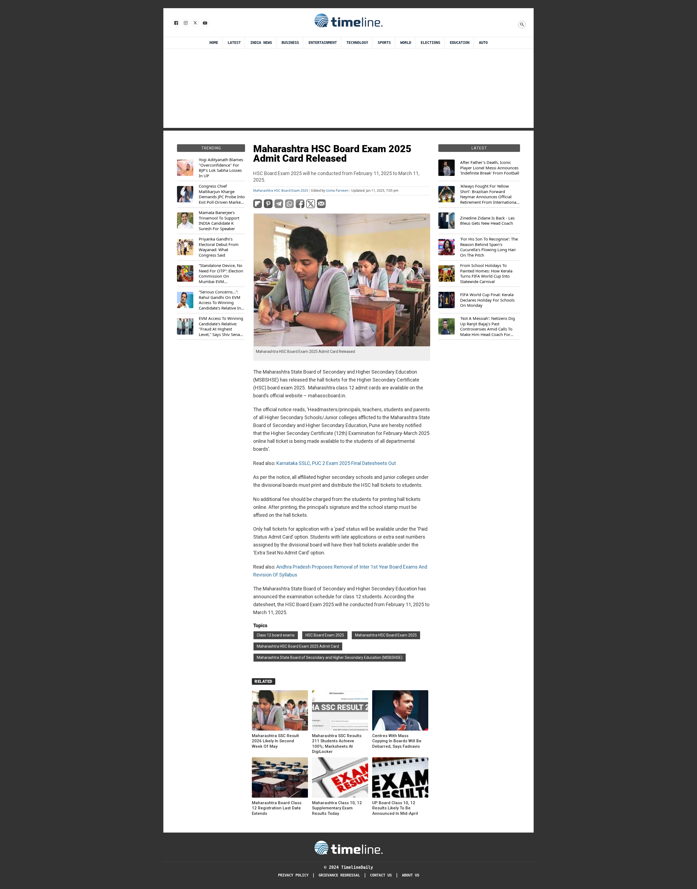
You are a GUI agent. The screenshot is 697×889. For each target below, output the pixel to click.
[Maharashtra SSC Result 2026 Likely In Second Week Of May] (280, 711)
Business (290, 43)
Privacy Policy (293, 875)
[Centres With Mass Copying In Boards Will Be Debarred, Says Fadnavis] (400, 711)
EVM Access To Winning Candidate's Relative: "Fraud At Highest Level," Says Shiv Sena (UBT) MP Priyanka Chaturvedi (221, 326)
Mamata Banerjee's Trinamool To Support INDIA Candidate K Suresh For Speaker (219, 220)
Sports (384, 43)
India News (261, 43)
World (405, 43)
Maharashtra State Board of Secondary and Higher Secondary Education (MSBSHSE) (329, 657)
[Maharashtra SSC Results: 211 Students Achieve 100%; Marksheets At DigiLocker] (340, 711)
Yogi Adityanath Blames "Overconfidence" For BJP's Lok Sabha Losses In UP (221, 167)
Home (213, 43)
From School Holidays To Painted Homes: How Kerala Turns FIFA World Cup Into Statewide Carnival (486, 273)
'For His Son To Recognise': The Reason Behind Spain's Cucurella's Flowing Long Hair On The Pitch (489, 247)
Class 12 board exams (276, 635)
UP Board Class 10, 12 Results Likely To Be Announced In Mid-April (395, 808)
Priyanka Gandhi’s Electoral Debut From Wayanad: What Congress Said (219, 247)
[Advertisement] (348, 90)
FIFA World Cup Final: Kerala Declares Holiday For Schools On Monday (487, 300)
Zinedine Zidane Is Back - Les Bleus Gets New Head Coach (487, 220)
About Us (410, 875)
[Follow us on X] (195, 23)
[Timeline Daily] (348, 20)
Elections (430, 43)
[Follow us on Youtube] (204, 23)
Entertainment (322, 43)
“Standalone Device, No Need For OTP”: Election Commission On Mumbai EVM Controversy (221, 273)
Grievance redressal (339, 875)
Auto (483, 43)
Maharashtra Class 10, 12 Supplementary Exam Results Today (337, 808)
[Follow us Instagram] (185, 23)
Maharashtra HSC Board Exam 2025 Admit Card (298, 646)
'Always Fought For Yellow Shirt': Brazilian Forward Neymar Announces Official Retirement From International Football (488, 194)
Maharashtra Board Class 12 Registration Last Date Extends (276, 808)
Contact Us (381, 875)
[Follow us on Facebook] (176, 23)
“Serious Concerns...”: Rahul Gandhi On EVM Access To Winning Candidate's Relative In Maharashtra (220, 300)
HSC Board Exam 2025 (324, 635)
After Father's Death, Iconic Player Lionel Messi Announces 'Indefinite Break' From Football (489, 168)
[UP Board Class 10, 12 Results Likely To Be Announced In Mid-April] (400, 778)
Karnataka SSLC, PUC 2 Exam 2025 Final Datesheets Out (336, 463)
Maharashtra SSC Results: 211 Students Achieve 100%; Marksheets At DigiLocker (337, 743)
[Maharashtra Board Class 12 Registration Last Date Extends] (280, 778)
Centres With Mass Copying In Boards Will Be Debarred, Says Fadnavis (396, 741)
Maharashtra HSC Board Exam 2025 (280, 190)
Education (459, 43)
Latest (234, 43)
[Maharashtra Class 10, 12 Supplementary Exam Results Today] (340, 778)
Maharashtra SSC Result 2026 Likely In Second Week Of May (275, 741)
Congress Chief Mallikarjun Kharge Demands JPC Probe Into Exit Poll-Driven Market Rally (222, 194)
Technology (357, 43)
